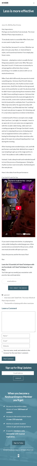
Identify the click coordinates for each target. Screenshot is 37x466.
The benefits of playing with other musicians (19, 303)
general (6, 295)
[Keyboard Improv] (5, 3)
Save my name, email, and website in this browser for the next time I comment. (17, 351)
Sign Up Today (18, 443)
